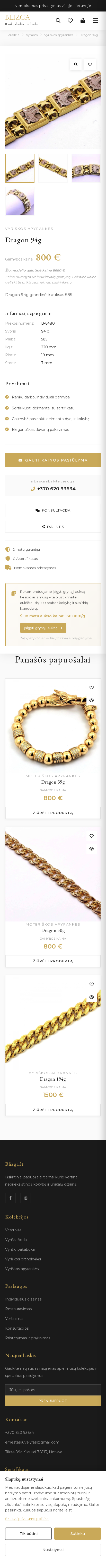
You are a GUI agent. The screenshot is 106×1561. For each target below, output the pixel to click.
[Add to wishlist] (91, 687)
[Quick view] (91, 700)
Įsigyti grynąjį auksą (41, 628)
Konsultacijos (17, 1328)
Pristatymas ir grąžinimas (27, 1338)
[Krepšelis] (83, 20)
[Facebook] (10, 1198)
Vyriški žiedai (16, 1239)
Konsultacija (56, 510)
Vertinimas (14, 1318)
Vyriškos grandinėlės (23, 1259)
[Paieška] (58, 21)
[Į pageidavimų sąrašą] (90, 64)
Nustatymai (53, 1549)
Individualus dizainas (23, 1299)
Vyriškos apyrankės (58, 35)
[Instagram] (26, 1198)
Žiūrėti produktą (53, 813)
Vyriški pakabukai (20, 1249)
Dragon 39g (53, 782)
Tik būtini (29, 1533)
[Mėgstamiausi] (70, 20)
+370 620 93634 (56, 489)
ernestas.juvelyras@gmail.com (32, 1442)
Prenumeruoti (53, 1401)
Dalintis (55, 527)
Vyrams (32, 35)
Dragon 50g (53, 930)
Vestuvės (13, 1230)
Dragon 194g (53, 1079)
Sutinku (77, 1533)
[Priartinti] (76, 64)
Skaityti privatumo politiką (27, 1519)
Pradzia (13, 35)
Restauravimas (18, 1309)
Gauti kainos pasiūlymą (56, 460)
